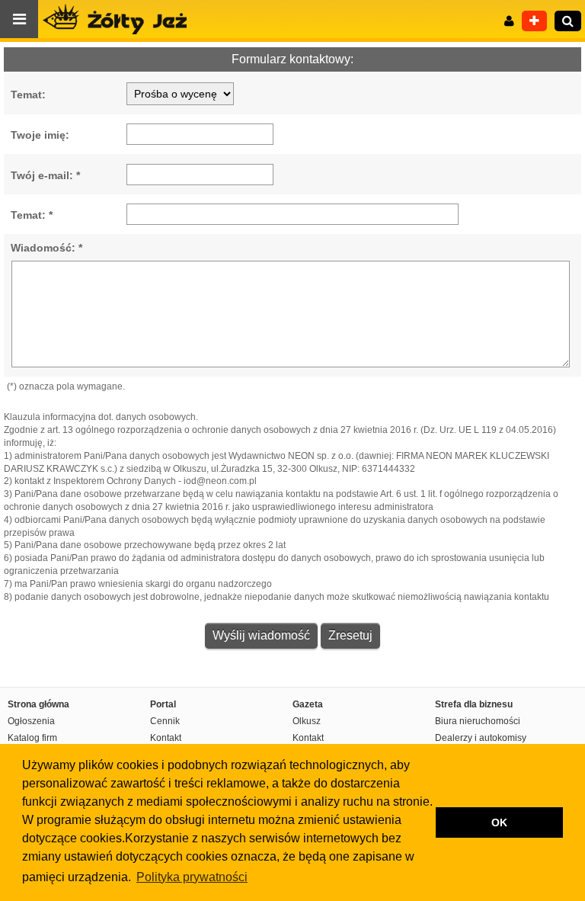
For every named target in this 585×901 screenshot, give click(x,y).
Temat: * (32, 215)
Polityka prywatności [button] (192, 877)
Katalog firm (32, 738)
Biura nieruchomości (477, 721)
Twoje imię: (40, 135)
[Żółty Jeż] (122, 19)
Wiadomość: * (46, 248)
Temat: (28, 94)
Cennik (165, 721)
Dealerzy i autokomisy (480, 738)
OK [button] (499, 822)
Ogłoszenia (31, 721)
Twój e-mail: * (45, 175)
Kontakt (165, 738)
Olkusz (306, 721)
